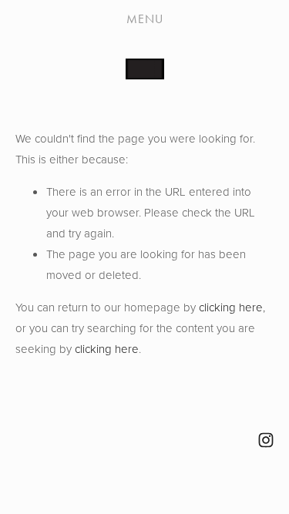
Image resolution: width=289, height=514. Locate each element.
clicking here (231, 307)
